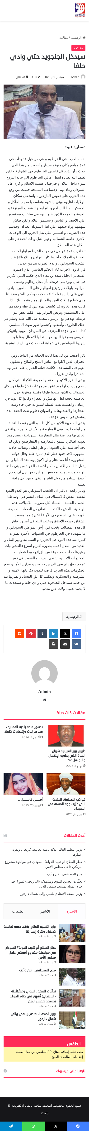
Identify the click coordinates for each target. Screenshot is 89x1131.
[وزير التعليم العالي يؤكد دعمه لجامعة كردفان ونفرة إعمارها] (72, 933)
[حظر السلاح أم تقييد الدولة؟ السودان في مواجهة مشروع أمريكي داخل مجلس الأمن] (72, 954)
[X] (65, 633)
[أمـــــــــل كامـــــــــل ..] (23, 784)
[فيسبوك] (76, 633)
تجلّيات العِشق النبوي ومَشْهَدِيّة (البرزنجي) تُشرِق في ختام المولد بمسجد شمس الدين (33, 996)
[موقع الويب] (44, 700)
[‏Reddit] (19, 633)
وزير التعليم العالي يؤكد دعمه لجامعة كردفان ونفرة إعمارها (30, 929)
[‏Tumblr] (42, 633)
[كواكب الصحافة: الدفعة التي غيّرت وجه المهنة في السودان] (66, 784)
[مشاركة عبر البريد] (65, 644)
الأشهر (45, 911)
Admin (75, 77)
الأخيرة (72, 911)
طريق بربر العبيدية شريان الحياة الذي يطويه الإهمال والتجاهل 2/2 (66, 755)
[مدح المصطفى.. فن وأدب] (72, 977)
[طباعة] (53, 644)
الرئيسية (77, 37)
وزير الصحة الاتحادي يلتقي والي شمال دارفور (51, 894)
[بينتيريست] (31, 633)
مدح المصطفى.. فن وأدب (65, 874)
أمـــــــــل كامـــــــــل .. (30, 799)
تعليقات (17, 911)
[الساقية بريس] (80, 10)
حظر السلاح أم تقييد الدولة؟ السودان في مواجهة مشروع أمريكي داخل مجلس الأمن (30, 952)
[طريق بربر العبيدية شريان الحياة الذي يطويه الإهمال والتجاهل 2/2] (66, 736)
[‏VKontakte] (76, 644)
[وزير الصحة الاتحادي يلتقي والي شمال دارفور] (72, 1020)
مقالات (63, 37)
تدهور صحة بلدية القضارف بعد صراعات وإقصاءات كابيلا (24, 729)
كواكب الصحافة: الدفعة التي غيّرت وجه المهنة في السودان (66, 804)
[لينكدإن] (53, 633)
